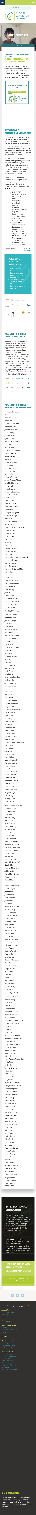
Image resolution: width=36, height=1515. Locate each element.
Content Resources (9, 1356)
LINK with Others (8, 1361)
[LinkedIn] (22, 1296)
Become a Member (18, 1512)
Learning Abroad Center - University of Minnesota (18, 275)
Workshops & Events (9, 1369)
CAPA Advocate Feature (16, 270)
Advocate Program (28, 249)
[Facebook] (12, 1296)
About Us (11, 45)
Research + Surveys (9, 1365)
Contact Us (18, 1307)
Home (4, 45)
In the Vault (6, 1358)
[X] (17, 1296)
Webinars (5, 1367)
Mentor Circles (7, 1363)
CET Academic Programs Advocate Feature (17, 286)
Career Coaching (8, 1354)
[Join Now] (18, 1235)
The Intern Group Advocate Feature (17, 280)
